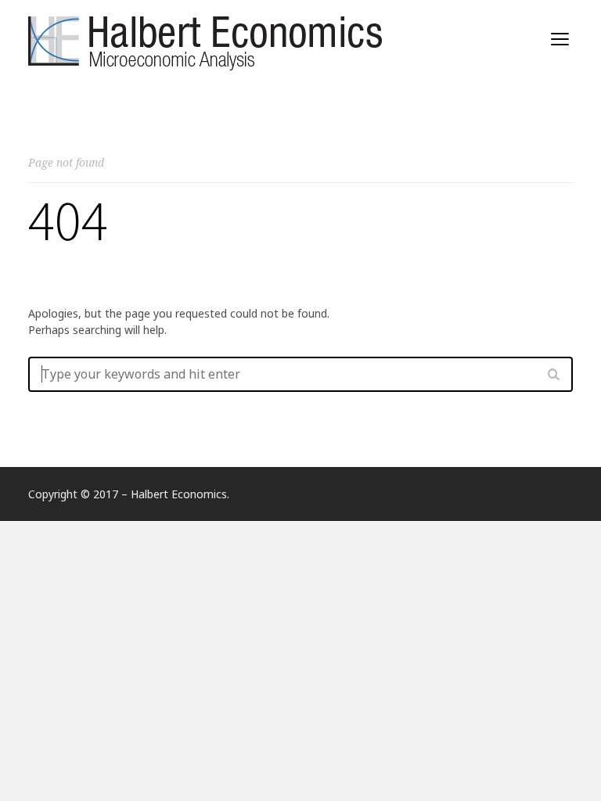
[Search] (553, 374)
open (560, 39)
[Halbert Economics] (208, 40)
